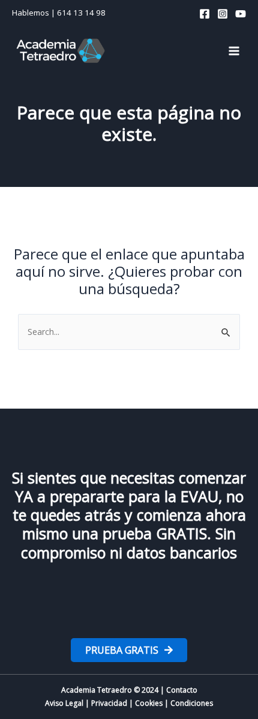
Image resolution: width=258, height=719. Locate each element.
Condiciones (191, 703)
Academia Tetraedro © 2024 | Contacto (129, 690)
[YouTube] (240, 13)
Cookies (149, 703)
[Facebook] (204, 13)
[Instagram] (222, 13)
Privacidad (109, 703)
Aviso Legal (64, 703)
